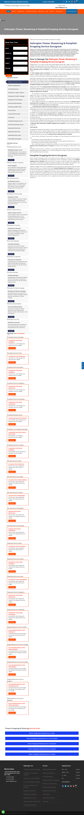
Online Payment (59, 11)
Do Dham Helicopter (13, 275)
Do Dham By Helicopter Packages (31, 782)
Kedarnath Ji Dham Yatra (14, 128)
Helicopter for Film (13, 197)
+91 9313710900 (10, 777)
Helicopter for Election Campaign (16, 96)
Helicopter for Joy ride (14, 322)
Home (8, 11)
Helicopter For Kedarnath (14, 259)
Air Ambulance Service (14, 181)
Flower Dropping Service (14, 85)
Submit (8, 75)
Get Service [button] (11, 160)
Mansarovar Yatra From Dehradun (31, 801)
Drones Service (12, 110)
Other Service (41, 11)
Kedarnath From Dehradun (30, 794)
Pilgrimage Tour (20, 11)
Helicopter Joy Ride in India (14, 107)
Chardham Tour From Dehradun (31, 778)
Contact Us (52, 11)
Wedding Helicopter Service (15, 82)
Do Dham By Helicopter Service (15, 124)
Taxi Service (11, 117)
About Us (14, 11)
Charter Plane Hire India (14, 114)
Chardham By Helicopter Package (31, 769)
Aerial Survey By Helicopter (15, 103)
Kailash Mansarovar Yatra (14, 135)
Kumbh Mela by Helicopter (14, 139)
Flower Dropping (12, 165)
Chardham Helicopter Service (15, 121)
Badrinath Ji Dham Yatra (14, 131)
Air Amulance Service (13, 89)
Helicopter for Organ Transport (16, 92)
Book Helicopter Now (71, 11)
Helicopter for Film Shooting (15, 99)
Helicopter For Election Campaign (17, 291)
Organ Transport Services (14, 212)
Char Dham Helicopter (14, 244)
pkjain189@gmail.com (11, 781)
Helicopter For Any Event (14, 228)
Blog (47, 11)
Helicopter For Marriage (31, 11)
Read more (12, 348)
